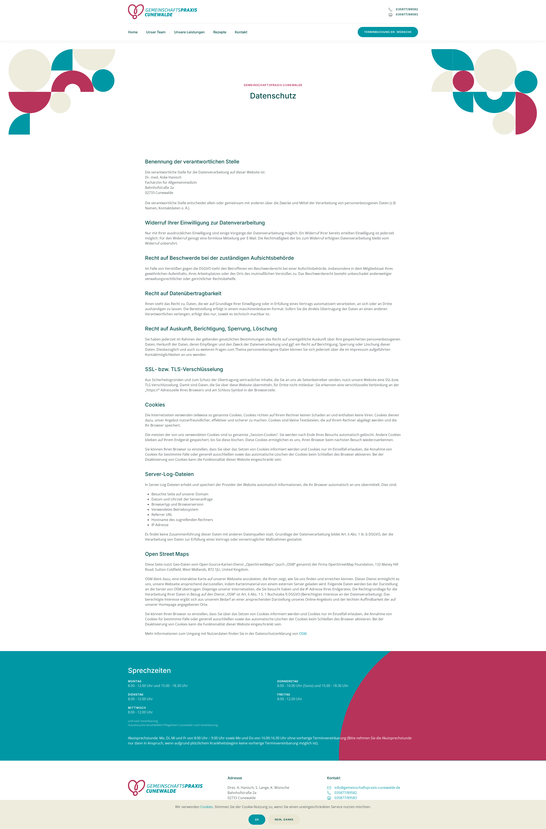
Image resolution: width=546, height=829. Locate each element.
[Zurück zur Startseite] (162, 11)
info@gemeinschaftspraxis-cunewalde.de (367, 787)
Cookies (206, 806)
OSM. (303, 633)
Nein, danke (284, 819)
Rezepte (219, 32)
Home (133, 32)
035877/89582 (407, 9)
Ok (257, 819)
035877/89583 (407, 14)
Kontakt (241, 32)
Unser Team (156, 32)
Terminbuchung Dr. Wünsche (388, 32)
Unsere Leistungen (189, 32)
